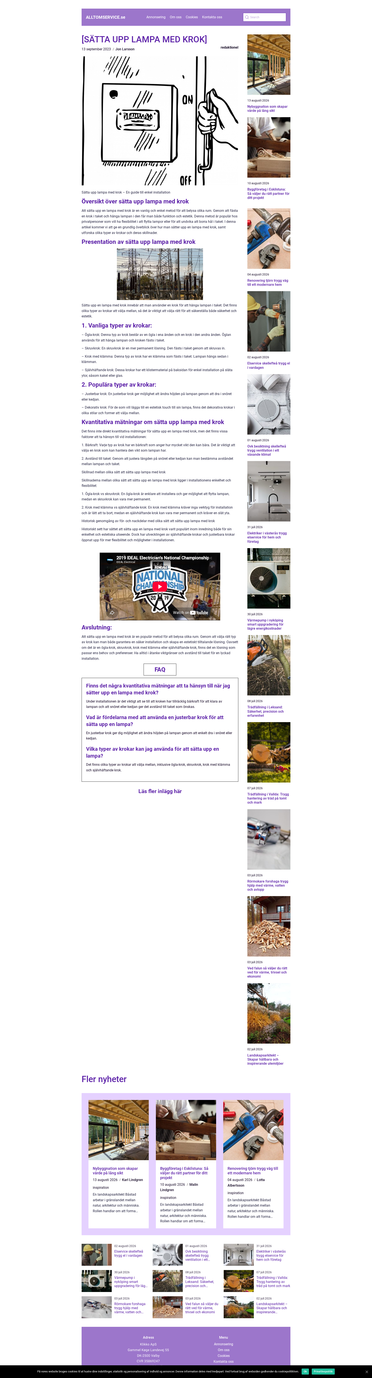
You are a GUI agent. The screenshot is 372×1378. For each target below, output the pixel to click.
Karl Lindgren (132, 1180)
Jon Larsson (125, 49)
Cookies (192, 17)
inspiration (101, 1188)
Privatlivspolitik (323, 1371)
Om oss (175, 17)
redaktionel (229, 47)
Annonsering (156, 17)
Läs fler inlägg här (160, 791)
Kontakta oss (212, 17)
